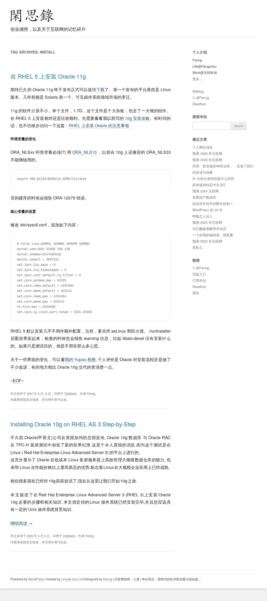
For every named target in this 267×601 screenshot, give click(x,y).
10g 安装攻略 (137, 118)
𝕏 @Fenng (200, 97)
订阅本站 (199, 280)
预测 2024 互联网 (205, 190)
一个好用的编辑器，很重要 (212, 234)
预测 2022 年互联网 (207, 241)
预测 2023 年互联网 (207, 222)
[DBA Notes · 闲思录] (32, 15)
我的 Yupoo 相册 (80, 359)
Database (70, 393)
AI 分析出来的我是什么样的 (213, 178)
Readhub (199, 103)
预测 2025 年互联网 (207, 159)
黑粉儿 (197, 247)
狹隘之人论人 (202, 216)
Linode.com (69, 579)
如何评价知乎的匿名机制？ (212, 203)
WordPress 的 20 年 (207, 209)
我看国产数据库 (204, 197)
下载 (100, 89)
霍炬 (195, 292)
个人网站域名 (202, 147)
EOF (17, 381)
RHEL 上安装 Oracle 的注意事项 (99, 125)
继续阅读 (21, 523)
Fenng (91, 393)
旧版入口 (199, 274)
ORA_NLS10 (84, 152)
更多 (195, 78)
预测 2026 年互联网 (207, 153)
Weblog (198, 91)
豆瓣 (136, 579)
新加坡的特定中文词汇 (209, 184)
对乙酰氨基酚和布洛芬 (209, 228)
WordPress (36, 579)
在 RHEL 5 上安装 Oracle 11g (48, 76)
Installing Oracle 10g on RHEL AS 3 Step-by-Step (73, 424)
